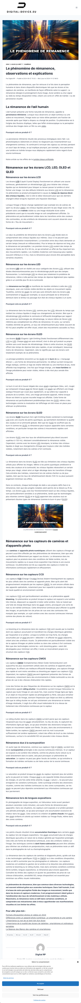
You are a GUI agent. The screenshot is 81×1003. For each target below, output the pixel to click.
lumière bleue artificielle (43, 159)
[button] (78, 962)
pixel (26, 292)
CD (20, 579)
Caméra (10, 935)
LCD (17, 181)
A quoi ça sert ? (17, 64)
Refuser (41, 989)
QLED (46, 935)
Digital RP (12, 78)
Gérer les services (8, 978)
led (35, 579)
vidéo (43, 126)
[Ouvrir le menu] (76, 7)
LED (44, 184)
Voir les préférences (40, 995)
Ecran (18, 935)
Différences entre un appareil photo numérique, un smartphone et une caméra (39, 918)
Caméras (27, 64)
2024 (7, 64)
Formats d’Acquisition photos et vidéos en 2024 (26, 915)
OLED (23, 295)
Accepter (40, 984)
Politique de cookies (39, 1000)
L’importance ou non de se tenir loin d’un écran (25, 921)
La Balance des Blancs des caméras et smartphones (28, 929)
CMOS (46, 584)
